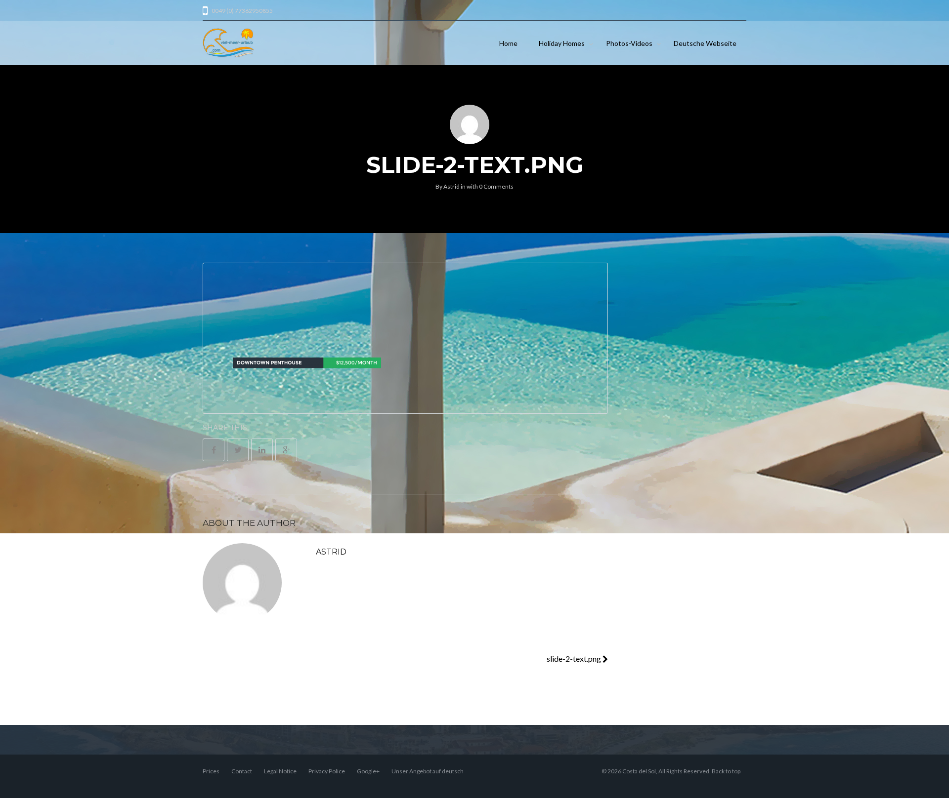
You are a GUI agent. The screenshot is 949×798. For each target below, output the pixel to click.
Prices (211, 771)
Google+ (368, 771)
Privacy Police (326, 771)
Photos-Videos (629, 43)
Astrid (451, 186)
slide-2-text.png (575, 658)
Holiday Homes (562, 43)
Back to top (726, 771)
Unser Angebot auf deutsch (427, 771)
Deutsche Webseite (705, 43)
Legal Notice (280, 771)
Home (508, 43)
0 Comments (496, 186)
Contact (241, 771)
